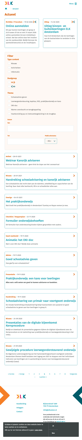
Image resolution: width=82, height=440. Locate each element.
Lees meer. (38, 430)
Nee (53, 433)
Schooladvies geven (19, 97)
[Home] (9, 4)
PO (12, 82)
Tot (8, 136)
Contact (19, 411)
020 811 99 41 (61, 421)
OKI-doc (14, 105)
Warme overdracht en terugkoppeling (26, 110)
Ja (53, 426)
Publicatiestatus (50, 136)
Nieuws (14, 63)
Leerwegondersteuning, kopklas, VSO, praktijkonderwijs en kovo (36, 101)
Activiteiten (15, 68)
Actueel (16, 9)
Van (8, 123)
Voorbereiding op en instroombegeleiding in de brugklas (33, 114)
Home (7, 8)
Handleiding (21, 404)
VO (14, 86)
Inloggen (19, 408)
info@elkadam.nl (50, 410)
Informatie (15, 72)
